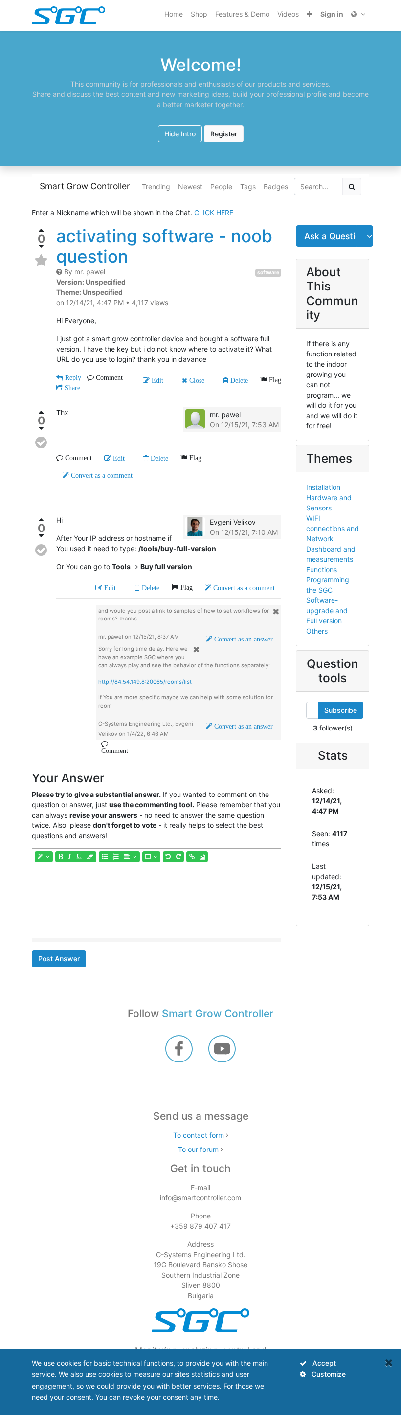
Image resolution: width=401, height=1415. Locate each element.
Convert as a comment (101, 475)
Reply (72, 377)
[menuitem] (173, 14)
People (221, 186)
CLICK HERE (213, 212)
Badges (276, 186)
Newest (190, 186)
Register (223, 134)
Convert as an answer (242, 639)
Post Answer (59, 958)
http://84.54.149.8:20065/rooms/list (145, 681)
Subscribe (340, 710)
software (268, 272)
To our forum (198, 1149)
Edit (156, 380)
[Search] (351, 186)
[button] (309, 14)
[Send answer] (41, 442)
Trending (156, 186)
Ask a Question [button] (330, 236)
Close (195, 380)
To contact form (198, 1135)
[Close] (389, 1362)
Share (71, 387)
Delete (238, 380)
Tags (248, 186)
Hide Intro (180, 134)
